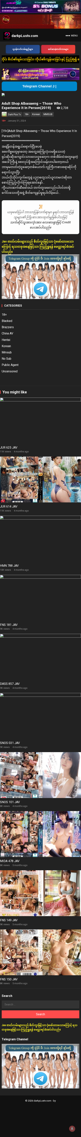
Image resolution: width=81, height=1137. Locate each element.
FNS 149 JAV (9, 920)
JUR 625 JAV (8, 447)
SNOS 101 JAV (10, 802)
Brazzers (8, 327)
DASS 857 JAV (10, 684)
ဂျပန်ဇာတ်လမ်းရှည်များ (22, 49)
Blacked (7, 321)
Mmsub (7, 352)
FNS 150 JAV (9, 979)
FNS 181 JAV (9, 625)
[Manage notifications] (72, 1129)
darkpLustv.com (24, 36)
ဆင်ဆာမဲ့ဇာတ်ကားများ (58, 49)
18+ (27, 114)
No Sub (6, 358)
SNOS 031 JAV (10, 743)
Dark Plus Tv (14, 114)
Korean (36, 114)
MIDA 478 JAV (9, 861)
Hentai (6, 340)
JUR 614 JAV (8, 506)
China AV (7, 333)
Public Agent (10, 365)
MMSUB (48, 114)
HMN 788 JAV (9, 565)
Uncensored (10, 371)
